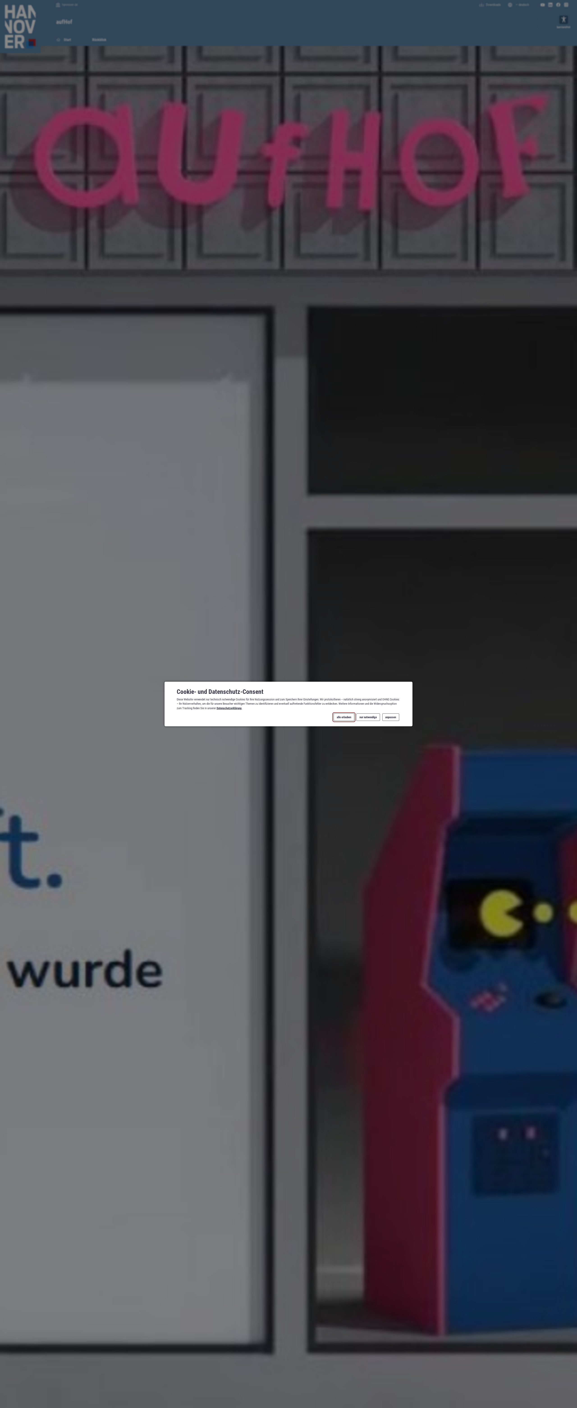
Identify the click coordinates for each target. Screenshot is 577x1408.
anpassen (390, 717)
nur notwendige (368, 717)
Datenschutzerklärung (229, 708)
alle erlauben (344, 717)
